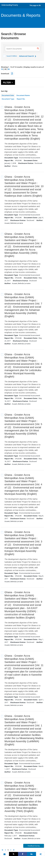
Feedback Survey (34, 846)
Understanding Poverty (10, 5)
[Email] (4, 854)
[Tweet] (13, 854)
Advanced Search (26, 56)
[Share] (23, 854)
